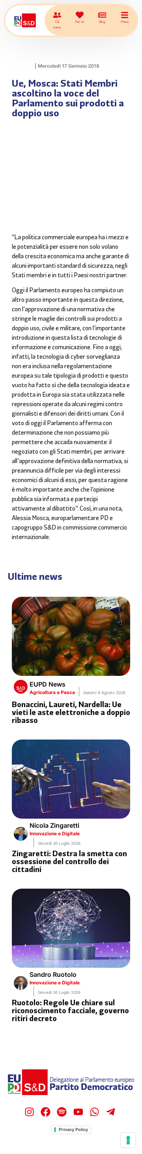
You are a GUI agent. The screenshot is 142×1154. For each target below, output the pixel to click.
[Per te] (80, 15)
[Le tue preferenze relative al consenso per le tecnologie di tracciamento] (128, 1140)
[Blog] (102, 15)
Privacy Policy (73, 1129)
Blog (102, 21)
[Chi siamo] (57, 15)
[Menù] (125, 15)
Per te (79, 21)
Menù (125, 21)
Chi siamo (57, 24)
